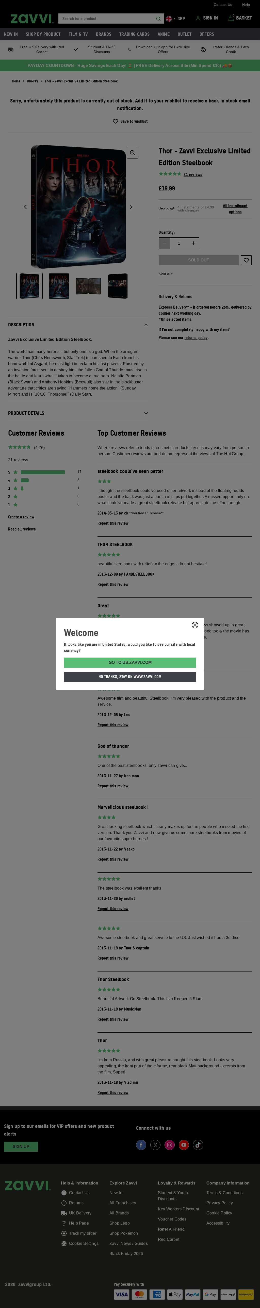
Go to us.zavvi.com (130, 662)
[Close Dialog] (195, 625)
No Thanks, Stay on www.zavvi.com (130, 676)
